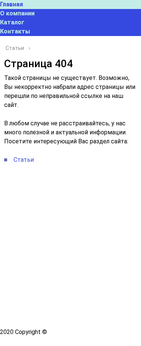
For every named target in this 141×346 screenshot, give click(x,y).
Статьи (24, 159)
